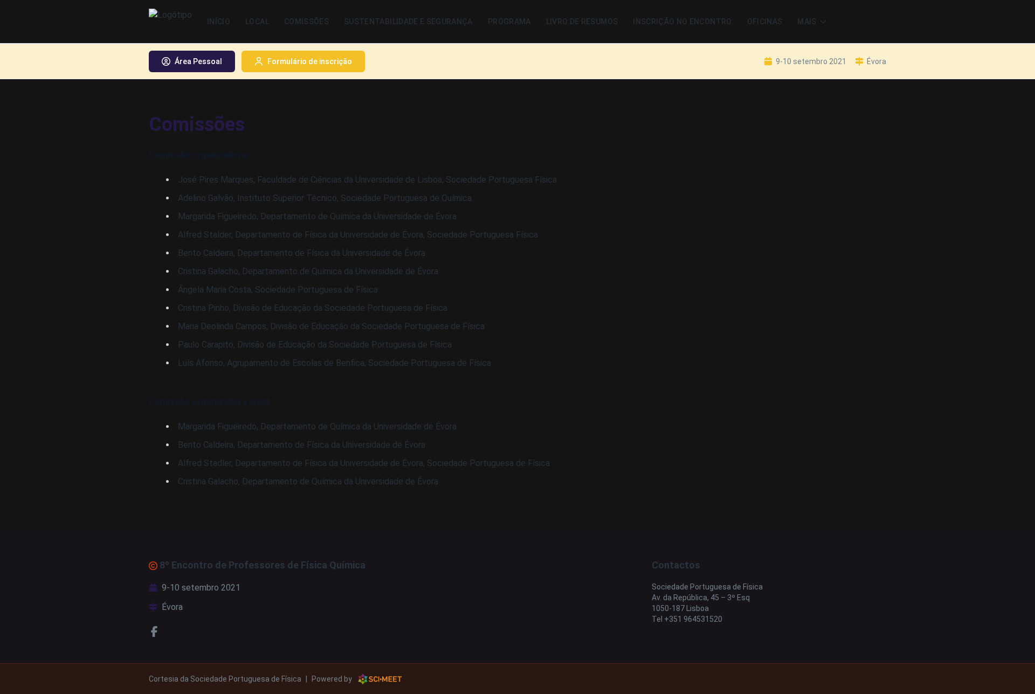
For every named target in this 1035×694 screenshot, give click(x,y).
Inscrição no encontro (682, 21)
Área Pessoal (198, 61)
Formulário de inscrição (309, 61)
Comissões (306, 21)
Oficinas (765, 21)
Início (218, 21)
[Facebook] (154, 630)
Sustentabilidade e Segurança (408, 21)
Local (257, 21)
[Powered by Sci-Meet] (380, 678)
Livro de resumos (582, 21)
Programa (509, 21)
